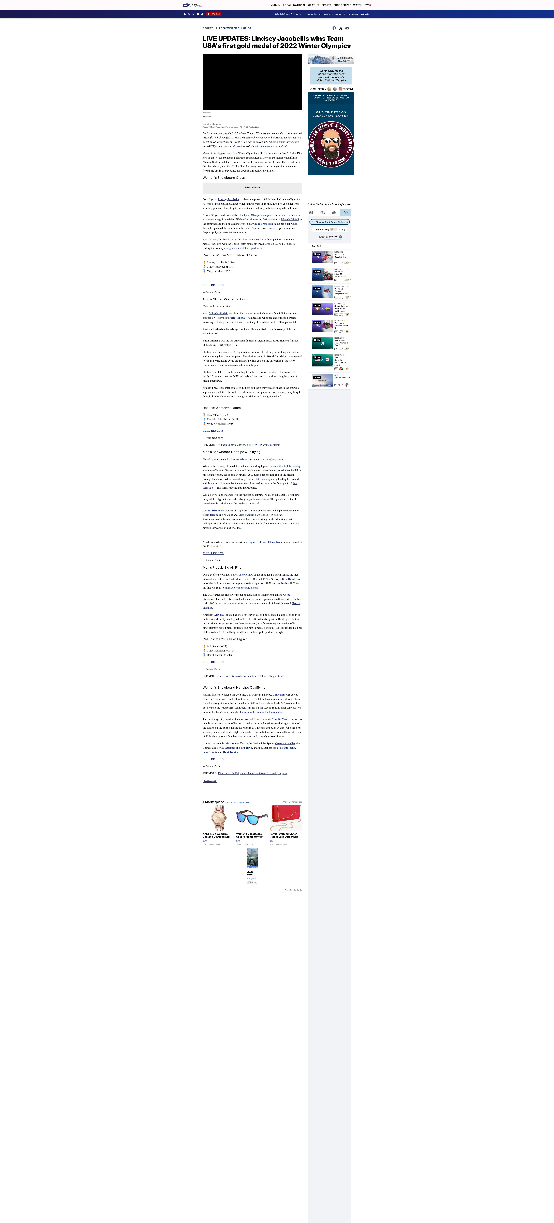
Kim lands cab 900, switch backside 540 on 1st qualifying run (252, 773)
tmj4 (186, 14)
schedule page (263, 146)
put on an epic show (242, 574)
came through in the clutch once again (253, 479)
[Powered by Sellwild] (298, 890)
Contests (365, 13)
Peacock (237, 146)
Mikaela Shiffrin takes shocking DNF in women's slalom (249, 444)
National (299, 5)
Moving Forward (351, 13)
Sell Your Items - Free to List (237, 803)
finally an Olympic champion (256, 215)
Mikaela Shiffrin (218, 313)
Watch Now (361, 5)
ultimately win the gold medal (241, 587)
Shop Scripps (342, 5)
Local (287, 5)
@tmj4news (203, 14)
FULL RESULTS (213, 759)
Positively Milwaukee (332, 13)
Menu (274, 5)
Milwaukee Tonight (312, 13)
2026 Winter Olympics (235, 28)
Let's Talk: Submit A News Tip (288, 13)
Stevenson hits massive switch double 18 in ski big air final (250, 676)
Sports (327, 5)
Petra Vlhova (237, 318)
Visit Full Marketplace (292, 802)
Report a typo (210, 781)
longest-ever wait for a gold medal (244, 248)
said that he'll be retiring (287, 466)
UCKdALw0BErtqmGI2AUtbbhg (199, 14)
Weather (314, 5)
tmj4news (190, 14)
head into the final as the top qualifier (262, 712)
